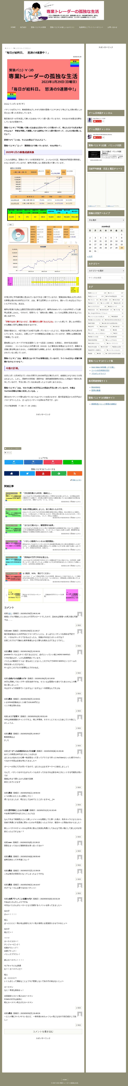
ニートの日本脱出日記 (100, 370)
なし (10, 613)
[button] (122, 278)
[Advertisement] (64, 35)
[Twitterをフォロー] (27, 473)
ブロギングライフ (98, 374)
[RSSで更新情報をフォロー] (74, 473)
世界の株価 (95, 390)
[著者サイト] (11, 473)
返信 (79, 625)
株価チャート (92, 206)
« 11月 (89, 257)
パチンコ (8, 452)
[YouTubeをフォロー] (43, 473)
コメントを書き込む (43, 1031)
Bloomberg (95, 387)
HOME (65, 1079)
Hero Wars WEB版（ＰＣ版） (103, 367)
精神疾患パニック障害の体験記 (104, 404)
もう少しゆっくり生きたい (13, 448)
